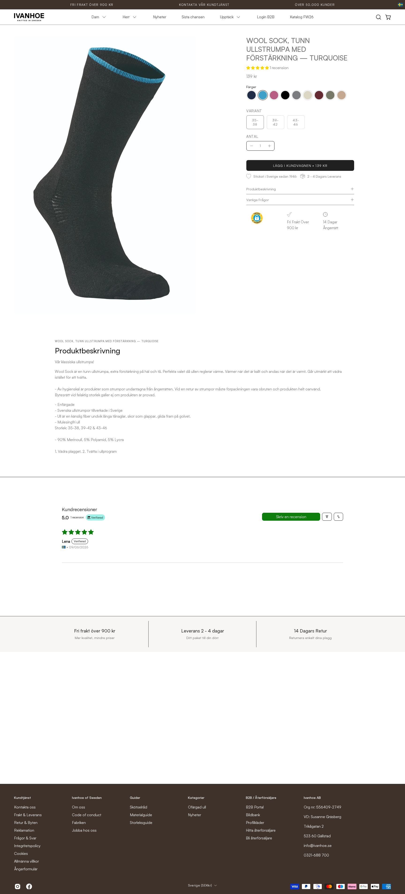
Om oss (78, 807)
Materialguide (141, 814)
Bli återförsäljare (259, 838)
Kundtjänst (22, 798)
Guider (135, 798)
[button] (378, 17)
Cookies (21, 853)
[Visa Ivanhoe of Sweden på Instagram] (16, 886)
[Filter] (327, 517)
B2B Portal (255, 807)
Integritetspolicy (27, 845)
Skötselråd (138, 807)
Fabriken (79, 822)
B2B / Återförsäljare (261, 798)
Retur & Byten (26, 822)
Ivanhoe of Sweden (87, 798)
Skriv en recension (291, 516)
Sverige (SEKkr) (200, 885)
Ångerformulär (26, 869)
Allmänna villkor (26, 861)
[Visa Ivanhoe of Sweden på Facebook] (28, 886)
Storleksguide (141, 822)
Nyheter (194, 814)
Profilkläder (255, 822)
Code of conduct (86, 814)
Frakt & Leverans (28, 814)
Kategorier (196, 798)
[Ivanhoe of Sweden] (29, 17)
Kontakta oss (25, 807)
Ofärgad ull (197, 807)
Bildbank (253, 814)
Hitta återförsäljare (261, 830)
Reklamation (24, 830)
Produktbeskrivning (261, 189)
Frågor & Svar (25, 838)
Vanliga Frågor (257, 200)
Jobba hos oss (84, 830)
